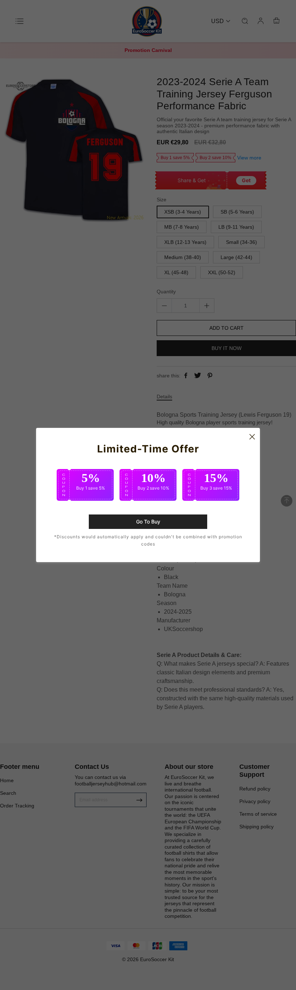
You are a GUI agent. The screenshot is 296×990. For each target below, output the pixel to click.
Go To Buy (148, 521)
